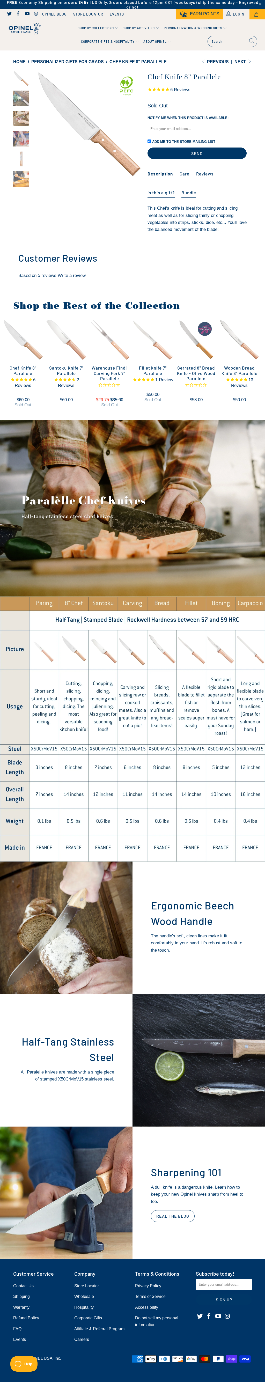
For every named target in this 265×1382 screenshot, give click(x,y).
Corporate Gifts (88, 1318)
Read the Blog (172, 1216)
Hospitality (84, 1307)
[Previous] (41, 124)
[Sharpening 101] (66, 1193)
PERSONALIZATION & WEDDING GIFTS (193, 28)
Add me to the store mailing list (183, 142)
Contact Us (23, 1286)
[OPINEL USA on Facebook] (18, 14)
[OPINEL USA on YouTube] (27, 14)
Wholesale (84, 1296)
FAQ (17, 1329)
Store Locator (88, 14)
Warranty (21, 1307)
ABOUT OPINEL (155, 41)
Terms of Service (150, 1296)
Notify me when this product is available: (188, 118)
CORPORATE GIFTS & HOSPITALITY (108, 41)
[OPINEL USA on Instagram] (36, 14)
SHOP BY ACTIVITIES (139, 28)
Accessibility (146, 1307)
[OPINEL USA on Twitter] (9, 14)
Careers (81, 1339)
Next (240, 62)
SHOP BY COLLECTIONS (96, 28)
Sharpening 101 (186, 1172)
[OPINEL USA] (23, 28)
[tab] (160, 171)
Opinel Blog (54, 14)
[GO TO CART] (257, 14)
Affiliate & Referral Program (99, 1329)
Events (117, 14)
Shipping (21, 1296)
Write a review (72, 275)
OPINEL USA (40, 1358)
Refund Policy (26, 1318)
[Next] (137, 124)
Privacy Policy (148, 1286)
